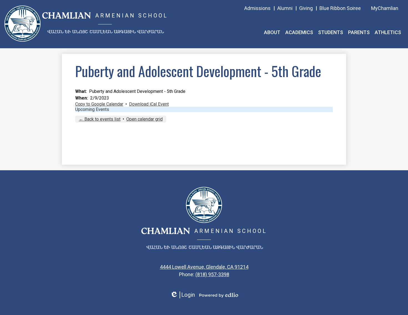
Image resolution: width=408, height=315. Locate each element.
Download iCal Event (149, 104)
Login (182, 294)
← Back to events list (99, 119)
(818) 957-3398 (212, 274)
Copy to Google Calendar (99, 104)
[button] (272, 32)
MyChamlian (384, 8)
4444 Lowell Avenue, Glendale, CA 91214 (204, 267)
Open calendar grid (144, 119)
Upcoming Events (92, 109)
